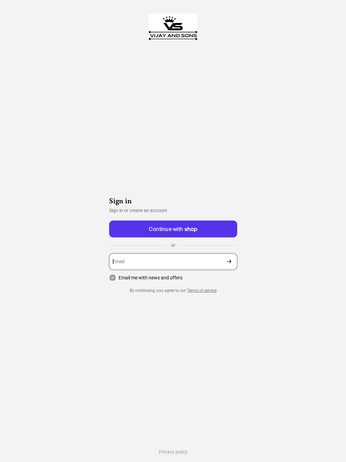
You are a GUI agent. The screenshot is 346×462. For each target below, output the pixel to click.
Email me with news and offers (150, 277)
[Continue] (229, 262)
